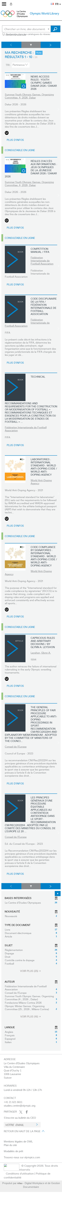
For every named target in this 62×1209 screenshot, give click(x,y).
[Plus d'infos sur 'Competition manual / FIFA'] (15, 259)
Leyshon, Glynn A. (41, 653)
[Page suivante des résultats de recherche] (51, 45)
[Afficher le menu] (4, 4)
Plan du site (10, 1145)
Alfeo (19, 1183)
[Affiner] (31, 45)
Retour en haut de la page (22, 1131)
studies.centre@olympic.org (19, 1105)
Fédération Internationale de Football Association (42, 260)
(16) (29, 1016)
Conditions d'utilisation (20, 1173)
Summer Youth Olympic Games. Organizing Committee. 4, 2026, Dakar (29, 96)
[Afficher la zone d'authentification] (11, 4)
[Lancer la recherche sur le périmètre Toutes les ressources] (55, 28)
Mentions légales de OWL (18, 1141)
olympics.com (32, 1157)
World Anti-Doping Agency (41, 481)
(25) (29, 971)
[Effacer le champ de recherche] (49, 28)
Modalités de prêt (13, 1151)
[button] (50, 2)
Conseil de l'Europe (16, 746)
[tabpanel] (31, 546)
